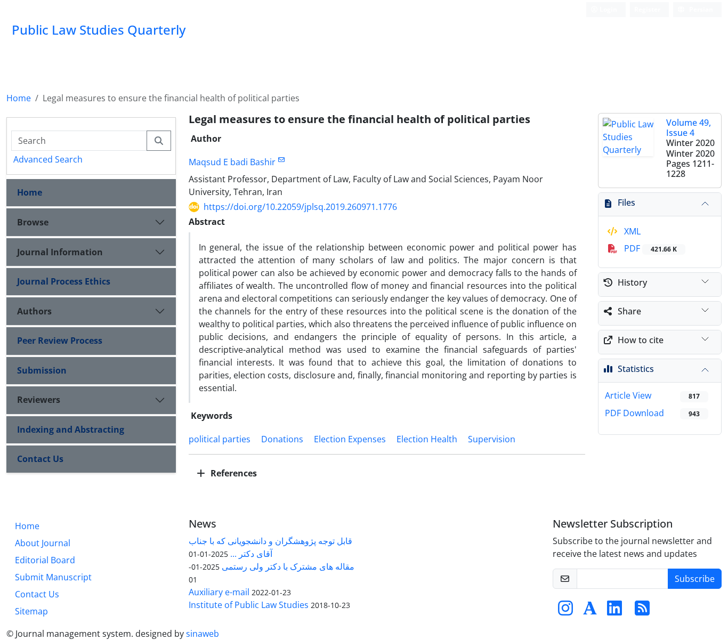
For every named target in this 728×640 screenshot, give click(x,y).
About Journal (42, 543)
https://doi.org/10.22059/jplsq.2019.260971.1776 (300, 207)
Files (626, 202)
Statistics (636, 369)
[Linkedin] (614, 611)
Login (607, 9)
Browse (32, 222)
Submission (42, 370)
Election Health (427, 439)
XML (631, 231)
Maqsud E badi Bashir (232, 162)
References (232, 473)
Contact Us (40, 459)
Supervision (491, 439)
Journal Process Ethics (63, 281)
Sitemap (31, 611)
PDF (649, 248)
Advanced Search (48, 159)
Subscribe (695, 579)
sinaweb (202, 633)
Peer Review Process (59, 340)
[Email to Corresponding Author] (282, 159)
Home (18, 98)
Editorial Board (45, 560)
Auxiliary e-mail (219, 592)
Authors (34, 311)
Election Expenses (350, 439)
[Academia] (590, 611)
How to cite (641, 340)
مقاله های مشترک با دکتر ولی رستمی (288, 566)
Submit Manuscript (53, 577)
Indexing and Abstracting (70, 429)
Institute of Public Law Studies (249, 605)
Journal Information (60, 252)
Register (647, 9)
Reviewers (38, 400)
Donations (282, 439)
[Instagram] (565, 611)
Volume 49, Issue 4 (688, 128)
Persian (700, 9)
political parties (219, 439)
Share (629, 311)
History (632, 282)
